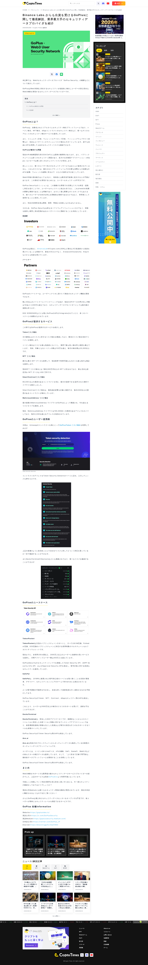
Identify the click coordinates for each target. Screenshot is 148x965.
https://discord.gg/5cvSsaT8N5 (44, 825)
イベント (99, 136)
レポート (99, 166)
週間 (105, 50)
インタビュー (100, 141)
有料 (112, 50)
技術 (97, 183)
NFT (97, 120)
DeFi (97, 115)
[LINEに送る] (61, 74)
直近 (99, 50)
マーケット (99, 157)
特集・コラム (100, 187)
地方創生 (99, 178)
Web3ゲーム (100, 128)
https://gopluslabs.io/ (40, 812)
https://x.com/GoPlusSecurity (44, 815)
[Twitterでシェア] (52, 74)
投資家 (29, 110)
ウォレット (99, 145)
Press (98, 124)
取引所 (98, 174)
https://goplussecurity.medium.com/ (49, 819)
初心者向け (99, 170)
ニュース (99, 149)
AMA (97, 111)
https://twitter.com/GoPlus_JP (46, 822)
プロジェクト (35, 10)
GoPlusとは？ (31, 102)
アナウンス (99, 132)
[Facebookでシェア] (57, 74)
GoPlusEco (53, 777)
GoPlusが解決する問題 (34, 106)
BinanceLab (42, 249)
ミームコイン (100, 162)
